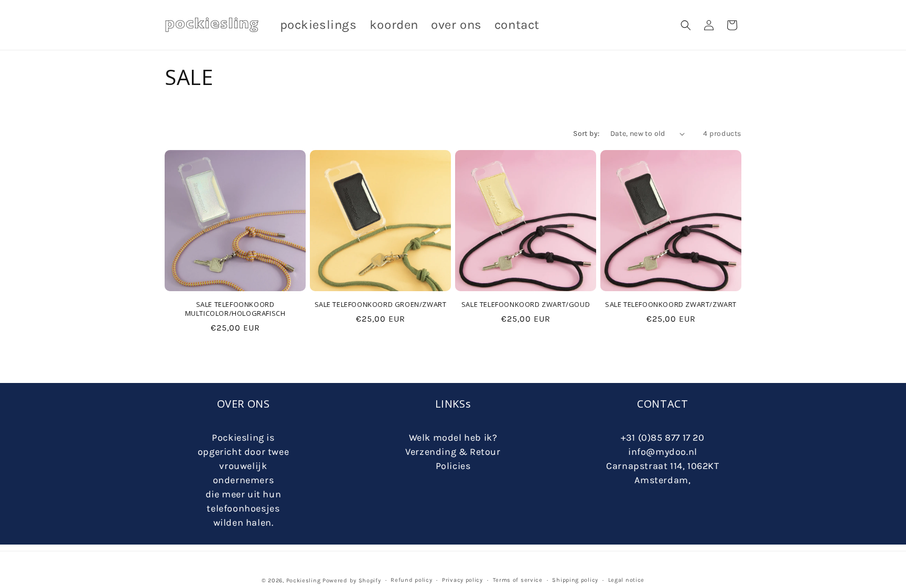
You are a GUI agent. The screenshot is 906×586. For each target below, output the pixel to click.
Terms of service (518, 580)
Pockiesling (303, 580)
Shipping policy (575, 580)
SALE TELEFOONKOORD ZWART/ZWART (671, 304)
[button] (685, 25)
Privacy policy (462, 580)
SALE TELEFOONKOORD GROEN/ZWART (381, 304)
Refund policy (411, 580)
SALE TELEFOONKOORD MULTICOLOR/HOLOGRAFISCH (235, 309)
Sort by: (586, 133)
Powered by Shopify (351, 580)
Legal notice (626, 580)
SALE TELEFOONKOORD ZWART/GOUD (525, 304)
